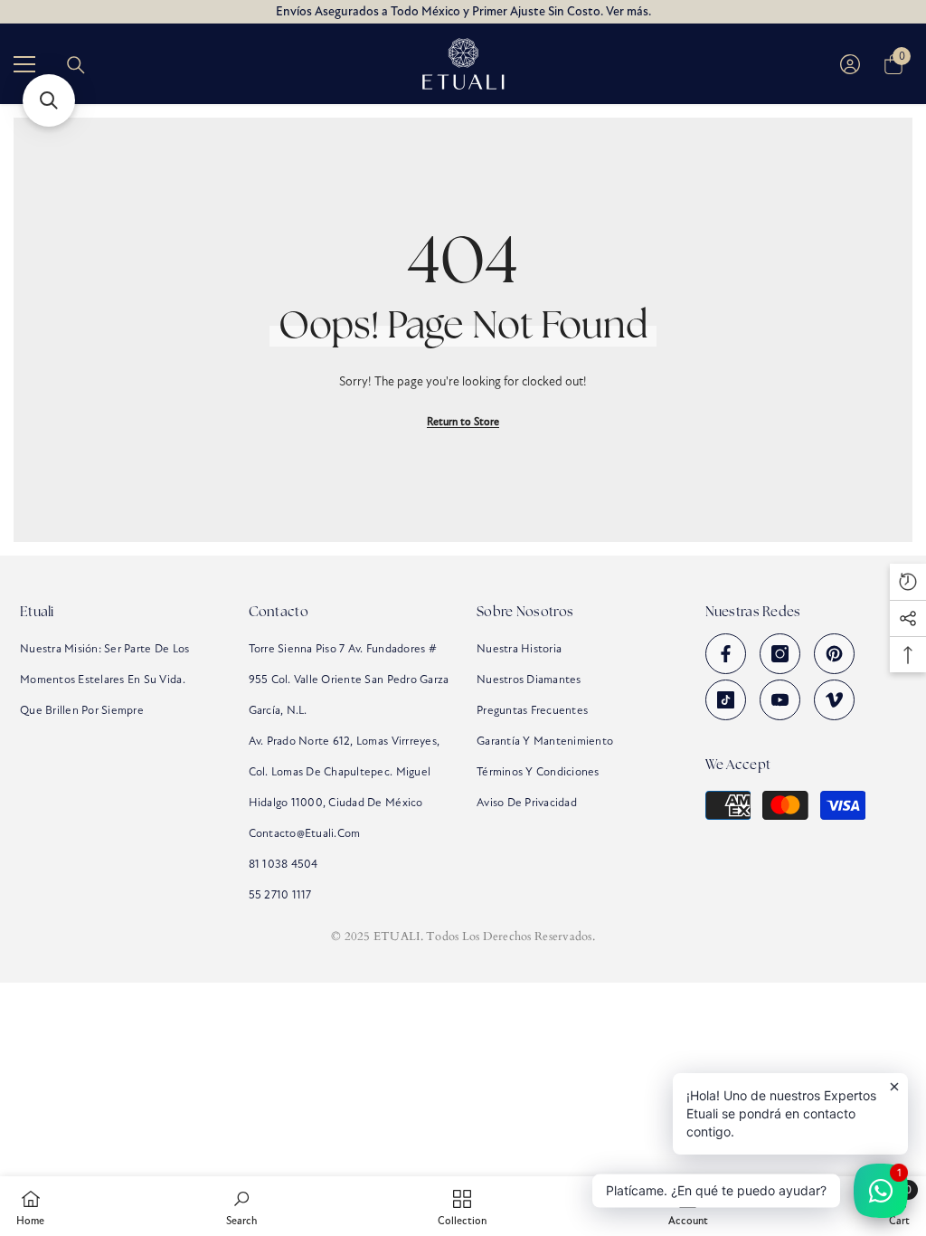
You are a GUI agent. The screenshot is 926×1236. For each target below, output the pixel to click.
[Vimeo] (834, 700)
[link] (241, 1206)
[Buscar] (76, 65)
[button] (49, 100)
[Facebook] (725, 653)
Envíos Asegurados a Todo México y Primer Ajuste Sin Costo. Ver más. (463, 11)
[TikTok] (725, 700)
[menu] (24, 64)
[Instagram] (780, 653)
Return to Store (463, 421)
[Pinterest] (834, 653)
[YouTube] (780, 700)
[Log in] (850, 64)
